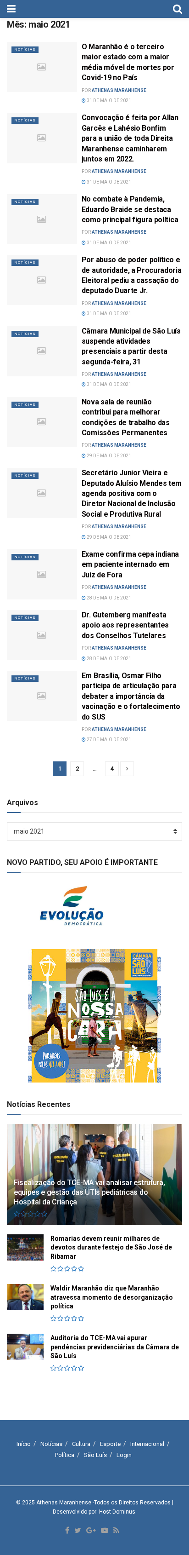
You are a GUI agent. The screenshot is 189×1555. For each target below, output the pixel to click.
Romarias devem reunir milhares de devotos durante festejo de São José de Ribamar (111, 1247)
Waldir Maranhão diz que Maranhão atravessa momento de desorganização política (111, 1297)
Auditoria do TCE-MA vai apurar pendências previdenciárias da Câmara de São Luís (114, 1346)
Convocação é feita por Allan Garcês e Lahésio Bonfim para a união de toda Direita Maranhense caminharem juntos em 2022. (130, 138)
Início (24, 1443)
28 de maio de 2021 (108, 597)
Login (124, 1454)
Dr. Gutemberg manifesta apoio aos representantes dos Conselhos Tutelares (125, 625)
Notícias (25, 49)
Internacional (147, 1443)
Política (64, 1454)
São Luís (95, 1454)
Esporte (110, 1443)
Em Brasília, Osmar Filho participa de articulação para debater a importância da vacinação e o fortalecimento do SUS (131, 696)
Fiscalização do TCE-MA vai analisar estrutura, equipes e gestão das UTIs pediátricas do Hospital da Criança (89, 1192)
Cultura (81, 1443)
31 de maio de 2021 (108, 100)
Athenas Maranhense (119, 90)
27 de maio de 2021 (108, 739)
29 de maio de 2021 (108, 455)
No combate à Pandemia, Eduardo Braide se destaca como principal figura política (130, 209)
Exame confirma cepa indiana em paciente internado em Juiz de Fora (130, 564)
